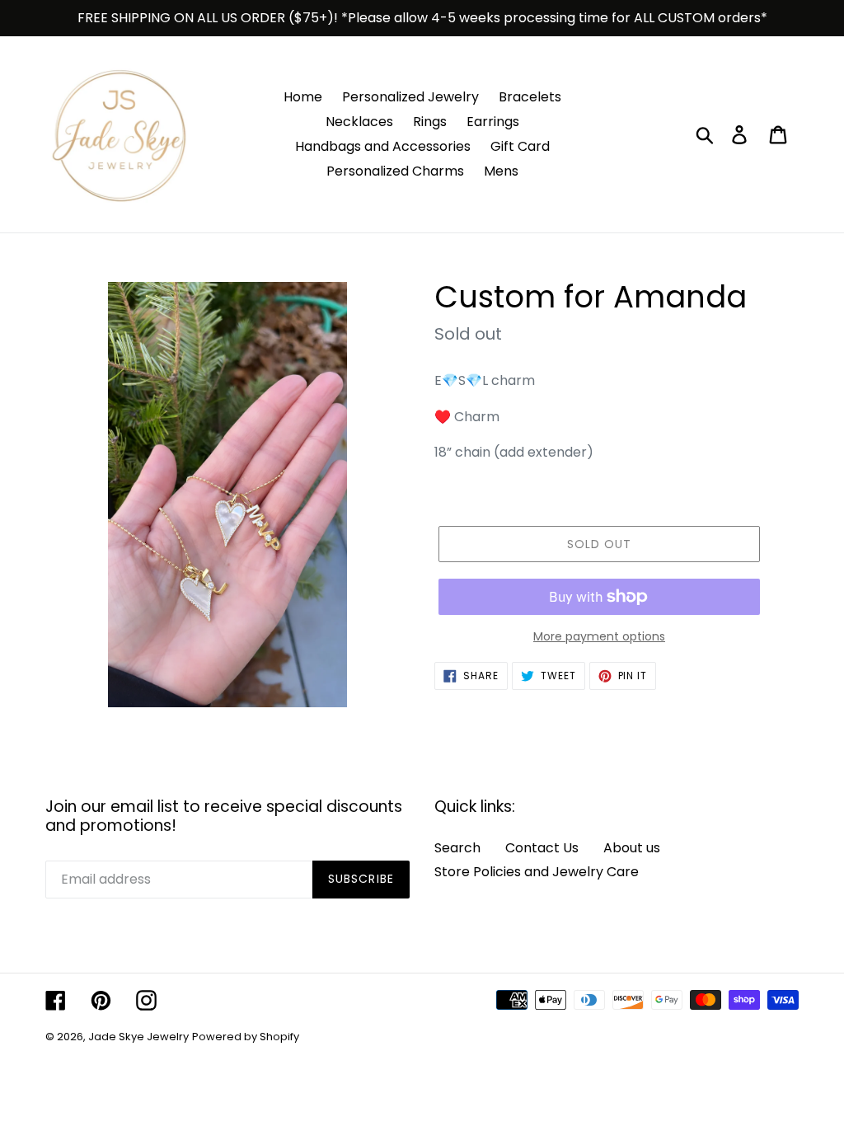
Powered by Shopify (245, 1036)
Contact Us (542, 847)
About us (631, 847)
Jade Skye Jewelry (138, 1036)
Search (457, 847)
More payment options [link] (599, 636)
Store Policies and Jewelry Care (536, 871)
